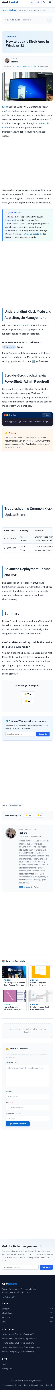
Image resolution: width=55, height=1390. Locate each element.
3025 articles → (25, 887)
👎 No (27, 701)
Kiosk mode (23, 325)
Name (9, 1092)
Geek (9, 1283)
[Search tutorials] (32, 2)
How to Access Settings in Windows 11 (18, 1334)
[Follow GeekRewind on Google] (38, 2)
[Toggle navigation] (50, 2)
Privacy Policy (7, 1368)
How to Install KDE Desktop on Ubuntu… (19, 1343)
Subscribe (43, 734)
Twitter (36, 887)
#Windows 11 (15, 805)
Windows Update (33, 234)
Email (9, 1102)
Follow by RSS (9, 1297)
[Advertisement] (27, 163)
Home (4, 10)
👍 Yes (27, 694)
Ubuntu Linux (27, 1313)
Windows (12, 10)
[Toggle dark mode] (43, 2)
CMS (27, 1321)
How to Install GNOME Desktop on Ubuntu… (20, 1338)
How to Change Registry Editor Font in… (18, 1351)
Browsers (27, 1317)
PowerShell (10, 220)
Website (15, 1113)
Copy (48, 415)
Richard (14, 62)
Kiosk (5, 106)
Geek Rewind (23, 1381)
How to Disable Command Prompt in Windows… (21, 1347)
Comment (11, 1063)
